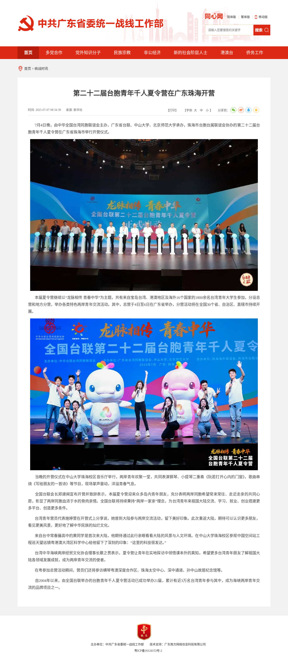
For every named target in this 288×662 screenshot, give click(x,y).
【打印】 (172, 110)
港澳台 (227, 52)
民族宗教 (122, 52)
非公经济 (152, 52)
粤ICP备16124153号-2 (148, 650)
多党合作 (54, 52)
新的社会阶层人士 (190, 52)
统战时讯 (41, 68)
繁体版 (245, 17)
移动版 (263, 17)
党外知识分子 (88, 52)
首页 (28, 52)
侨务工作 (254, 52)
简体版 (231, 17)
